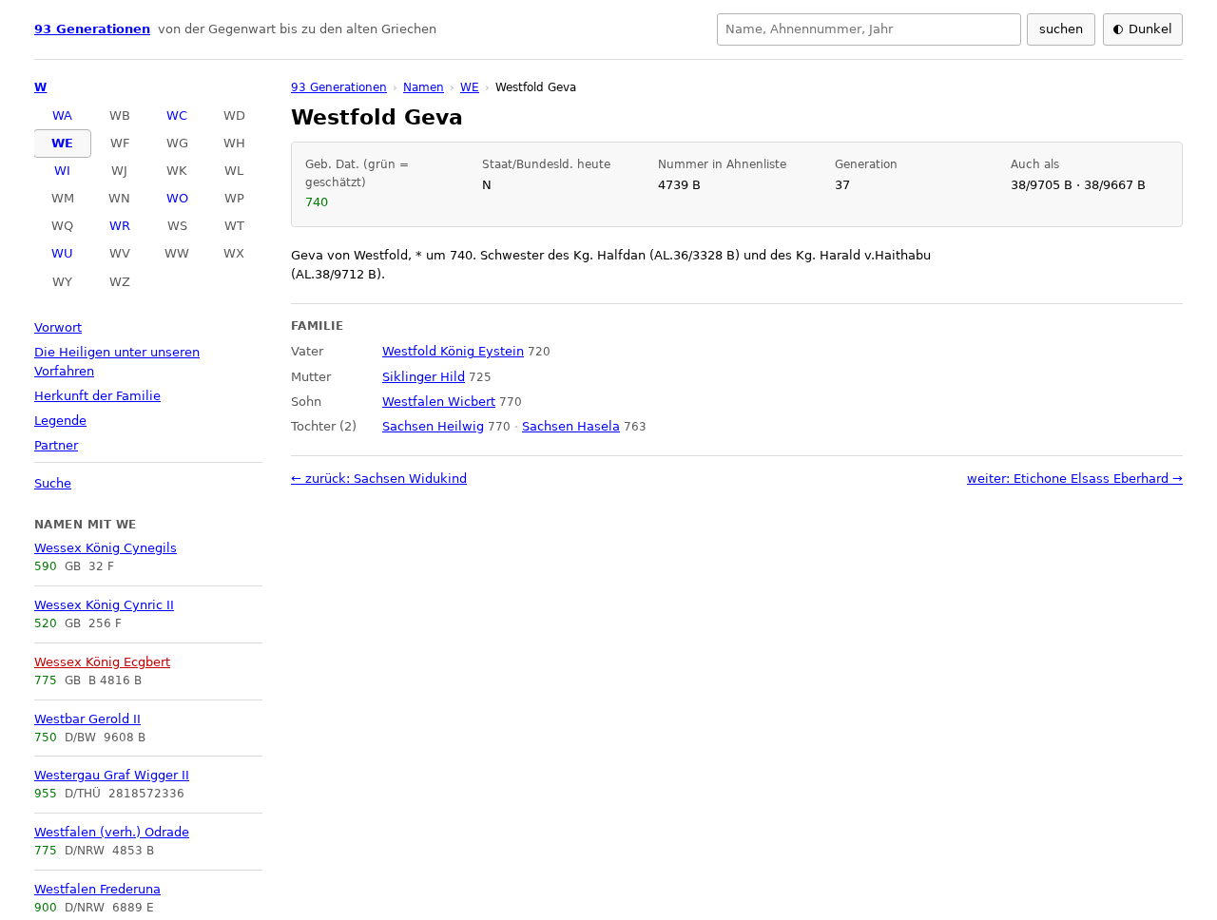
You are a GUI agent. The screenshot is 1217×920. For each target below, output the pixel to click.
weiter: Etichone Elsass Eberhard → (1075, 478)
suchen (1061, 29)
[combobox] (869, 29)
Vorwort (58, 327)
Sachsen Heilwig (433, 426)
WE (62, 143)
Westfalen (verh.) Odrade (111, 832)
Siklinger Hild (423, 377)
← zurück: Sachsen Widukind (379, 478)
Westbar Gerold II (87, 719)
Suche (52, 483)
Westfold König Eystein (453, 351)
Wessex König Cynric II (104, 605)
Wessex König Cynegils (105, 548)
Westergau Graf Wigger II (111, 775)
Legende (60, 420)
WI (62, 170)
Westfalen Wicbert (438, 401)
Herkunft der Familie (97, 396)
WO (177, 198)
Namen (423, 87)
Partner (56, 445)
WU (62, 253)
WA (62, 115)
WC (176, 115)
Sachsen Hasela (571, 426)
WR (119, 226)
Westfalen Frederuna (97, 889)
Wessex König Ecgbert (102, 662)
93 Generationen (92, 29)
